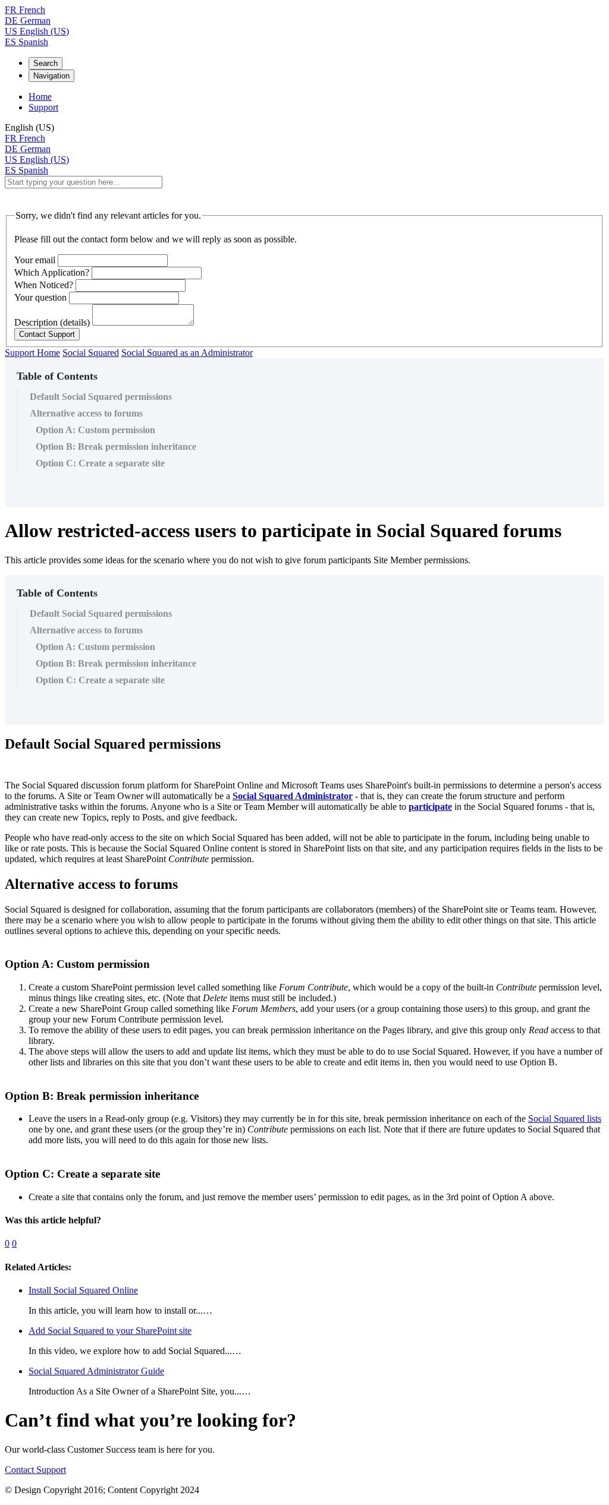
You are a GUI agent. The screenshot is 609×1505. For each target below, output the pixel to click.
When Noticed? (43, 285)
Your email (34, 260)
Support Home (32, 353)
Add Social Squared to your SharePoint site (110, 1331)
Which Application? (51, 272)
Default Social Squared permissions (101, 397)
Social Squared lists (564, 1118)
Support (43, 107)
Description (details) (52, 322)
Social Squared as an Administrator (187, 353)
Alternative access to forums (86, 413)
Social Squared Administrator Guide (96, 1371)
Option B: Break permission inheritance (116, 446)
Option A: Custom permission (95, 430)
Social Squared (90, 353)
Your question (40, 297)
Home (40, 97)
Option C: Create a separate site (100, 463)
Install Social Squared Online (83, 1290)
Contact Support (35, 1470)
